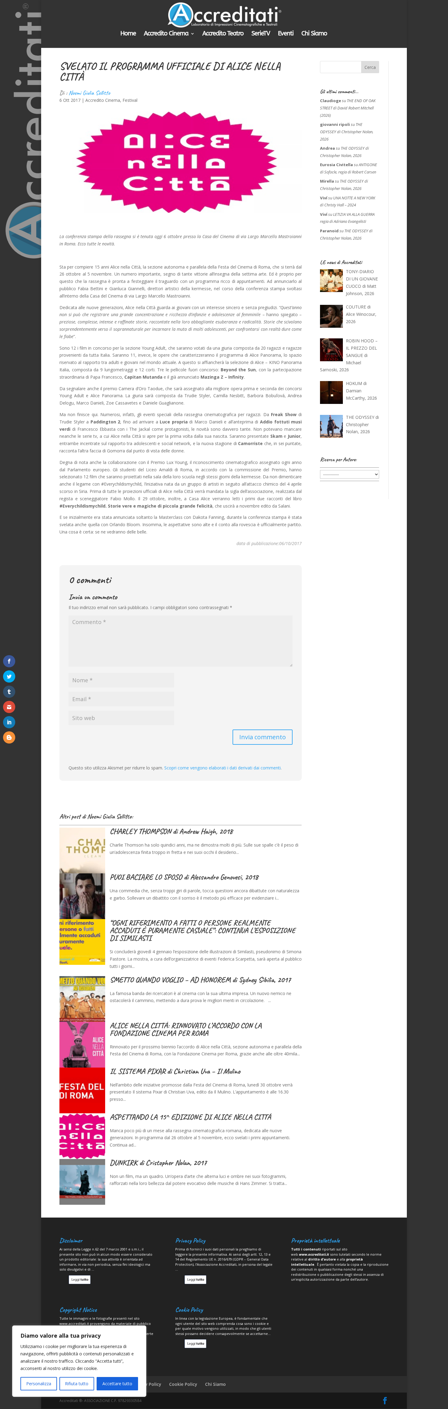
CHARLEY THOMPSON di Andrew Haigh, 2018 (171, 831)
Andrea (327, 148)
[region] (79, 1361)
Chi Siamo (314, 34)
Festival (130, 100)
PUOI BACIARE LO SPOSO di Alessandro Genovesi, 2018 (184, 877)
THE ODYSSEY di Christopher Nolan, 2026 (346, 132)
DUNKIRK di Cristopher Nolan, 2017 (158, 1163)
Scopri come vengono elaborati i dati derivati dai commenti (222, 768)
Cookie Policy (183, 1384)
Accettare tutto (117, 1383)
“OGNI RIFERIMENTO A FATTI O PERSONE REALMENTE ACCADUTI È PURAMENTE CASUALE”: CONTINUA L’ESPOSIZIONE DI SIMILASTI (202, 930)
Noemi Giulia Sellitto (89, 93)
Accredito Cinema (166, 34)
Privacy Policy (147, 1384)
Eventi (285, 34)
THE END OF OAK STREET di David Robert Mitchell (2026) (347, 108)
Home (128, 34)
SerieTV (260, 34)
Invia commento (262, 737)
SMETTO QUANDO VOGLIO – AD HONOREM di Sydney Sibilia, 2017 (200, 980)
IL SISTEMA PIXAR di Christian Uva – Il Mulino (175, 1071)
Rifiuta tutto (76, 1383)
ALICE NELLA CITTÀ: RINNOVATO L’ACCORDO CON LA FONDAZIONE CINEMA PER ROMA (185, 1029)
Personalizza (38, 1383)
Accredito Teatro (223, 34)
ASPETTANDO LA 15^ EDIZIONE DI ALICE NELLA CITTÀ (190, 1117)
